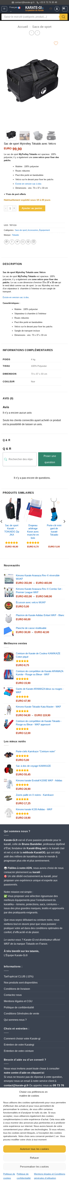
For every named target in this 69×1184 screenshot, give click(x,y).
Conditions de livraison (17, 988)
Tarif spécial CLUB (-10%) (18, 976)
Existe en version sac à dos (28, 184)
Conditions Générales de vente (21, 1013)
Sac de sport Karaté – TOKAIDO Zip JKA (11, 530)
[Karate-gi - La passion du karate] (34, 9)
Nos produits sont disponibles (21, 982)
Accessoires (33, 230)
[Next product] (31, 32)
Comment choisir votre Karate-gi (22, 1038)
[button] (4, 8)
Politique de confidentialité (19, 1007)
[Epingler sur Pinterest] (28, 241)
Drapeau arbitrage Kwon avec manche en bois (33, 531)
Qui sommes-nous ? (15, 1019)
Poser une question (50, 459)
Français (13, 7)
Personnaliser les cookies (34, 1166)
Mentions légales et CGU (18, 1001)
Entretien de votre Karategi (19, 1044)
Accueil (23, 26)
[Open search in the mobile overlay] (34, 17)
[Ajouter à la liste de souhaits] (56, 43)
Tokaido (15, 235)
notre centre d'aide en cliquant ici (24, 1072)
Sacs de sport (41, 26)
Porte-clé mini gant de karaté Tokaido (54, 530)
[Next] (56, 83)
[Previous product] (37, 32)
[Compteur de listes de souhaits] (51, 9)
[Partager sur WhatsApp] (6, 241)
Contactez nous (13, 995)
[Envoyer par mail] (22, 241)
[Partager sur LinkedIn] (33, 241)
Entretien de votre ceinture (19, 1051)
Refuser (34, 1157)
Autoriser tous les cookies (34, 1149)
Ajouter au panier (32, 208)
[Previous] (10, 83)
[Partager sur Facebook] (11, 241)
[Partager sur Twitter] (17, 241)
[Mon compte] (57, 8)
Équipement (44, 230)
